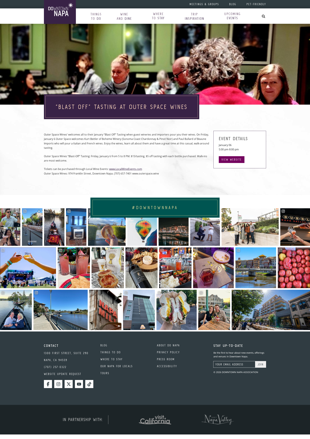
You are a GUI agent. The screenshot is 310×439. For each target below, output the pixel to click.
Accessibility (167, 366)
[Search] (263, 16)
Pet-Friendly (256, 4)
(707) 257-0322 (55, 367)
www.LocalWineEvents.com (125, 169)
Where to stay (111, 359)
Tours (104, 373)
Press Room (166, 359)
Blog (232, 4)
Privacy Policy (168, 352)
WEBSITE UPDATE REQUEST (62, 374)
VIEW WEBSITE (232, 159)
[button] (96, 16)
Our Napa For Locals (116, 366)
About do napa (168, 345)
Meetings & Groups (204, 4)
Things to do (110, 352)
